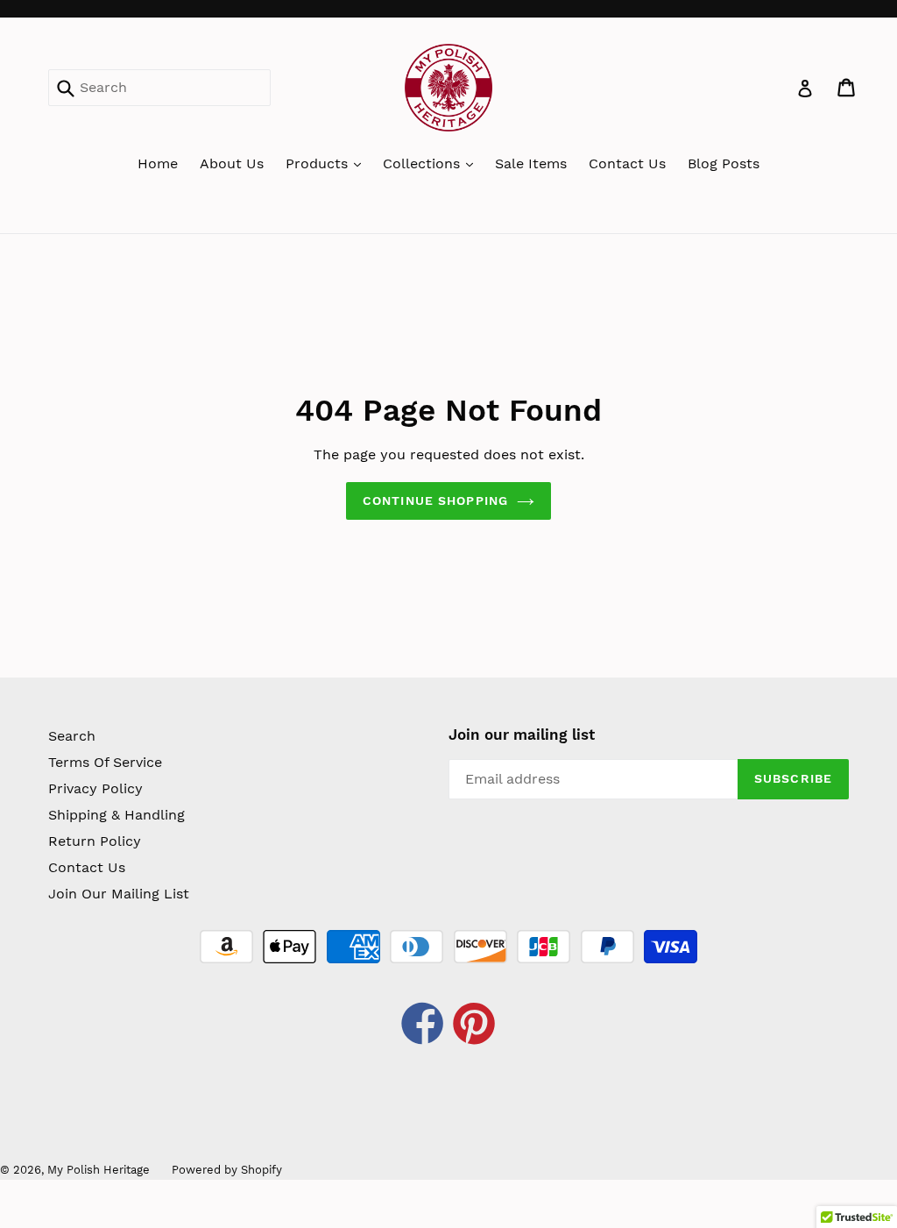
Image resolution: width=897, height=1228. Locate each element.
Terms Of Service (105, 762)
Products (319, 163)
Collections (423, 163)
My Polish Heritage (98, 1169)
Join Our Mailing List (118, 893)
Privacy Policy (95, 788)
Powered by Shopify (227, 1169)
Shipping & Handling (116, 814)
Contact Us (627, 163)
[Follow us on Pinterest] (474, 1026)
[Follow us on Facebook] (423, 1026)
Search (71, 736)
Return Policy (94, 841)
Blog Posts (723, 163)
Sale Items (531, 163)
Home (158, 163)
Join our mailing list (521, 734)
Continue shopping (435, 500)
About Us (232, 163)
